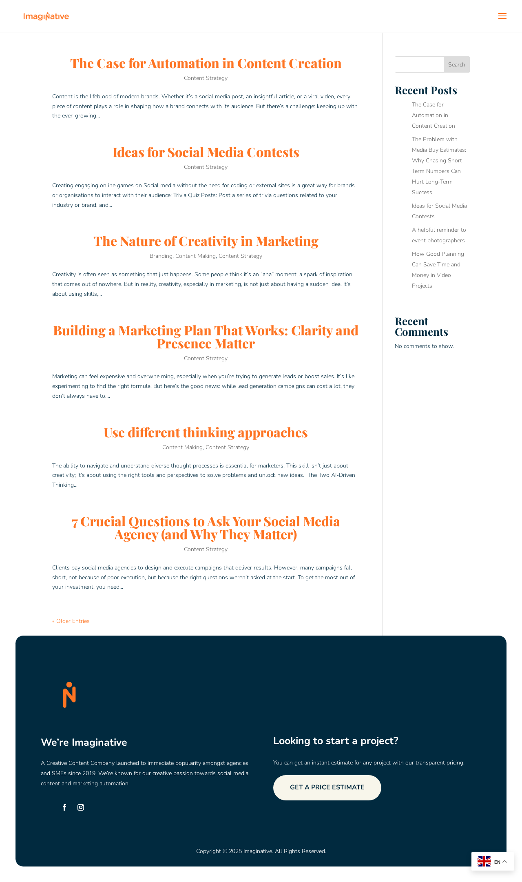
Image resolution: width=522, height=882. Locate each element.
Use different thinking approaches (206, 432)
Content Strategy (206, 78)
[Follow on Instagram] (80, 807)
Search (456, 65)
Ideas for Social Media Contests (206, 151)
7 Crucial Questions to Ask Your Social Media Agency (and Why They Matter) (206, 527)
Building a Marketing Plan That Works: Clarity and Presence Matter (205, 336)
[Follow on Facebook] (64, 807)
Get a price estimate (327, 787)
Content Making (195, 256)
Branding (161, 256)
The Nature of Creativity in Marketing (206, 240)
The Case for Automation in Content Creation (206, 62)
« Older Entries (71, 621)
